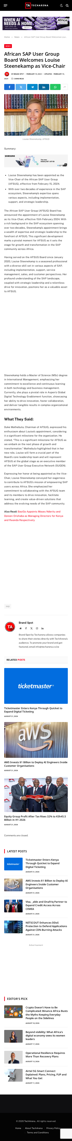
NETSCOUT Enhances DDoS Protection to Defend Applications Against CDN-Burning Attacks (46, 926)
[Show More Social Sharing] (64, 87)
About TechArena (34, 1128)
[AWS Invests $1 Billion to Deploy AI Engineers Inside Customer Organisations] (36, 740)
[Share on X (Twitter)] (21, 87)
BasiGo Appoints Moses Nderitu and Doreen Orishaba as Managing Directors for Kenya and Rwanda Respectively (33, 515)
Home (18, 1128)
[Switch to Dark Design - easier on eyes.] (61, 5)
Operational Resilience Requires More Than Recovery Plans (45, 1054)
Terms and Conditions (38, 1132)
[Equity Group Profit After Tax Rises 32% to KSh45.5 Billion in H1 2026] (36, 794)
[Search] (67, 5)
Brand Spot (19, 74)
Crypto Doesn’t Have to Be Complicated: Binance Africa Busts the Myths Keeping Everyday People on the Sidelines (47, 1013)
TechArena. (30, 1121)
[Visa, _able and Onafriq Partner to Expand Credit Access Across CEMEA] (13, 906)
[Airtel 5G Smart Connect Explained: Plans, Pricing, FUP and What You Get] (13, 1075)
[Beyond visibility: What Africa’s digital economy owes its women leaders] (13, 1036)
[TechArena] (36, 5)
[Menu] (5, 6)
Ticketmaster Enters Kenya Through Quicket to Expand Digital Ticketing (33, 709)
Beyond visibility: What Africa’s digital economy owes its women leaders (45, 1035)
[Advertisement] (36, 333)
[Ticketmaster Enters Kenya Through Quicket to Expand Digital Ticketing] (36, 686)
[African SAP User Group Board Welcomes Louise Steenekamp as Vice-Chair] (36, 115)
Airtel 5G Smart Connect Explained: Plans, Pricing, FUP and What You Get (46, 1074)
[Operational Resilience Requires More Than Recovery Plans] (13, 1057)
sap (8, 606)
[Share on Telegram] (32, 87)
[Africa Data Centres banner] (36, 23)
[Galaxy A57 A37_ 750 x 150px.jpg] (36, 166)
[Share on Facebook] (9, 87)
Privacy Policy (53, 1128)
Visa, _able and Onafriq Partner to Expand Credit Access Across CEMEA (46, 905)
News (8, 46)
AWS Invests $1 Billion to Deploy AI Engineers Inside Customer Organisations (47, 884)
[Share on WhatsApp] (55, 87)
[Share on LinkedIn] (44, 87)
